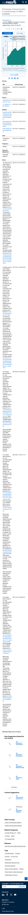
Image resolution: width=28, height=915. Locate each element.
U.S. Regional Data (9, 839)
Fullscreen (21, 70)
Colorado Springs (9, 853)
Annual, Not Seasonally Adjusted (13, 822)
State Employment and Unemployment (7, 130)
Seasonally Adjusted (10, 866)
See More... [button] (14, 787)
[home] (9, 2)
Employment (8, 859)
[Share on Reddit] (15, 78)
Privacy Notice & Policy (8, 911)
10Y (13, 29)
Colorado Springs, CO (10, 833)
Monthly (21, 869)
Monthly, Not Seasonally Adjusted (13, 825)
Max (18, 29)
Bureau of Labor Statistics (11, 869)
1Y (6, 29)
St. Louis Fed (14, 856)
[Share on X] (9, 78)
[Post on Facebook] (12, 78)
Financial (7, 856)
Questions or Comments (8, 902)
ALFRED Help (5, 904)
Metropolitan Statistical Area (12, 863)
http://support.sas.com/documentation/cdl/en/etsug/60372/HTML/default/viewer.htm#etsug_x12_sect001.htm (7, 258)
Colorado (7, 836)
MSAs (18, 833)
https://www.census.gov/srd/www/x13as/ (7, 313)
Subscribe (22, 886)
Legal (3, 908)
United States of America (11, 875)
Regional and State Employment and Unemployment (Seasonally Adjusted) (7, 116)
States (12, 836)
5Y (9, 29)
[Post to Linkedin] (18, 78)
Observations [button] (6, 20)
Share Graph (13, 74)
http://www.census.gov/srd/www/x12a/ (7, 209)
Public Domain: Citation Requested (13, 872)
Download (19, 33)
